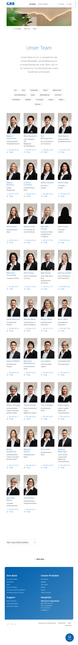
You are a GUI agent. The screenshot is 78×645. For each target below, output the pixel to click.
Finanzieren (16, 99)
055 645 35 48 (65, 328)
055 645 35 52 (65, 417)
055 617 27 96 (48, 240)
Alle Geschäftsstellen (18, 542)
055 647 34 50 (46, 608)
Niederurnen (57, 90)
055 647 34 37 (14, 509)
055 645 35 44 (31, 150)
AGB (69, 623)
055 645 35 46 (48, 150)
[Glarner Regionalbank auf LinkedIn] (15, 624)
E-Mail (11, 152)
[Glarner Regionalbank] (16, 4)
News (8, 584)
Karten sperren (12, 601)
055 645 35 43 (31, 240)
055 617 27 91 (48, 287)
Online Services (46, 592)
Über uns (27, 29)
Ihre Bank (32, 4)
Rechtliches (62, 623)
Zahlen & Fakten (12, 587)
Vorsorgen (39, 99)
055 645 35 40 (14, 150)
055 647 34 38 (48, 373)
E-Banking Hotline (12, 604)
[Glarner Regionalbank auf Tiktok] (8, 624)
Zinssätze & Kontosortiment (16, 590)
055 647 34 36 (48, 465)
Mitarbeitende (44, 95)
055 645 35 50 (31, 328)
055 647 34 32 (31, 373)
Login (70, 4)
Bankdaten (10, 582)
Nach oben (40, 559)
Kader (33, 95)
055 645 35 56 (14, 328)
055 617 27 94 (31, 287)
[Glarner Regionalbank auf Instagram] (11, 624)
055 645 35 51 (31, 509)
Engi (23, 90)
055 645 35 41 (65, 373)
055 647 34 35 (48, 417)
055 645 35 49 (65, 150)
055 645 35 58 (14, 373)
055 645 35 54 (31, 417)
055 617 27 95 (14, 194)
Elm (15, 90)
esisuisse (68, 625)
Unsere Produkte (43, 4)
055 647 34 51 (14, 287)
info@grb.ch (45, 610)
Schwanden (34, 90)
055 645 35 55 (31, 194)
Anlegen (28, 99)
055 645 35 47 (65, 465)
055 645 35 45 (48, 194)
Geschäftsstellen (12, 579)
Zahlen (61, 99)
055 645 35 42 (65, 287)
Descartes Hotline (12, 606)
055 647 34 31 (14, 240)
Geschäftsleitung (19, 95)
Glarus (45, 90)
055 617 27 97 (14, 465)
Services (38, 104)
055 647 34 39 (65, 240)
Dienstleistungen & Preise (15, 592)
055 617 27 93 (48, 328)
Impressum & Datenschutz (47, 623)
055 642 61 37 (14, 417)
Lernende (58, 95)
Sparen (51, 99)
